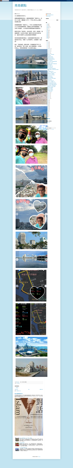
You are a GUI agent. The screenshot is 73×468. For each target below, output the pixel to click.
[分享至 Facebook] (25, 382)
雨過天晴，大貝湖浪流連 (50, 54)
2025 (47, 43)
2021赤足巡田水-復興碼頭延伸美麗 (52, 61)
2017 (47, 103)
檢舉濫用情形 (48, 118)
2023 (47, 45)
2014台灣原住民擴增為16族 (23, 447)
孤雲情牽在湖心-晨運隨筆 (50, 73)
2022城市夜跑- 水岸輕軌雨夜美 (51, 85)
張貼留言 (17, 387)
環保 (47, 38)
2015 (47, 105)
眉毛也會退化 (49, 55)
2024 (47, 44)
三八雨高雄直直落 (49, 91)
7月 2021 (49, 92)
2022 (47, 46)
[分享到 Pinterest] (26, 382)
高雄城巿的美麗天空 (50, 67)
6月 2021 (49, 93)
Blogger (39, 456)
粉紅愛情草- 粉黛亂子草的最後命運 (52, 63)
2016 (47, 104)
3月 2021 (49, 96)
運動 (47, 37)
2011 (47, 110)
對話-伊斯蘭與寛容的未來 (19, 393)
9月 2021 (49, 52)
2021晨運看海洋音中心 (50, 71)
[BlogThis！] (23, 382)
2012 (47, 109)
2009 (47, 112)
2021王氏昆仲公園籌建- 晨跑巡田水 (52, 84)
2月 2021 (49, 97)
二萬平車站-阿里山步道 (50, 80)
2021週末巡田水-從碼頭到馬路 (51, 68)
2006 (47, 116)
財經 (47, 34)
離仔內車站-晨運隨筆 (50, 87)
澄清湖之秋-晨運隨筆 (50, 77)
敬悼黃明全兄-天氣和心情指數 (51, 86)
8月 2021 (49, 53)
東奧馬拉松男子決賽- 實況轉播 (51, 78)
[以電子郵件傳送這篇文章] (22, 382)
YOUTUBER (48, 122)
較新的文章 (16, 389)
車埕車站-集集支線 (49, 60)
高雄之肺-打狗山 (49, 79)
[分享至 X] (24, 382)
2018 (47, 102)
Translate (52, 129)
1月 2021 (49, 98)
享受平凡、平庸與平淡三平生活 (51, 72)
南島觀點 (21, 5)
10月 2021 (49, 51)
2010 (47, 111)
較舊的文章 (41, 389)
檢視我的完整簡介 (48, 16)
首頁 (28, 389)
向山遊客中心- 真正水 (50, 62)
